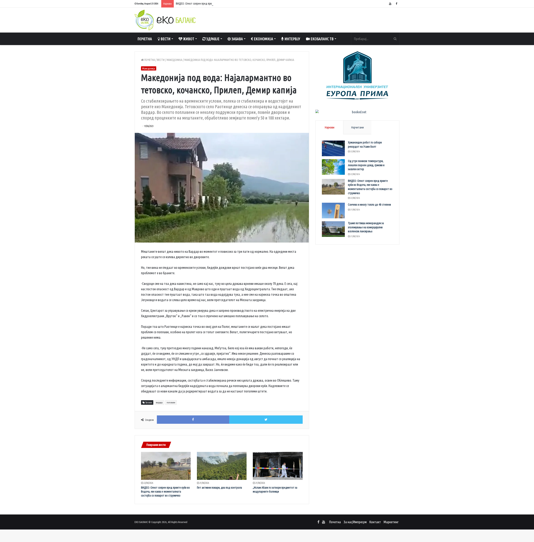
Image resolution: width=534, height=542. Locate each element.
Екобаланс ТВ (322, 39)
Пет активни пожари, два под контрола (219, 487)
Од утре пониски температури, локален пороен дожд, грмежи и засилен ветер (366, 165)
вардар (159, 402)
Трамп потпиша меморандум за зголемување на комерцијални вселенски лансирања (366, 227)
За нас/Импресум (355, 522)
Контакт (375, 522)
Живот (188, 39)
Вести (165, 39)
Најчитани (357, 127)
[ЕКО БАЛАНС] (165, 20)
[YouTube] (390, 3)
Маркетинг (391, 522)
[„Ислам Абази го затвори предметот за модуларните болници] (277, 466)
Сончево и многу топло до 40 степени (369, 204)
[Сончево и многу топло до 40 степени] (333, 210)
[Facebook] (396, 3)
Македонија (174, 60)
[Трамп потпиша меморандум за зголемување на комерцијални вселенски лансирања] (333, 229)
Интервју (292, 39)
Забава (237, 39)
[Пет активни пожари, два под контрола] (222, 466)
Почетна (144, 39)
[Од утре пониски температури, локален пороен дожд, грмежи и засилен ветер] (333, 167)
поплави (171, 402)
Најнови (329, 127)
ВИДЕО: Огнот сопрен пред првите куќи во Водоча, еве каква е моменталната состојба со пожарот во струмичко (240, 3)
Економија (263, 39)
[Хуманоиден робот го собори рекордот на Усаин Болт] (333, 148)
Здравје (212, 39)
